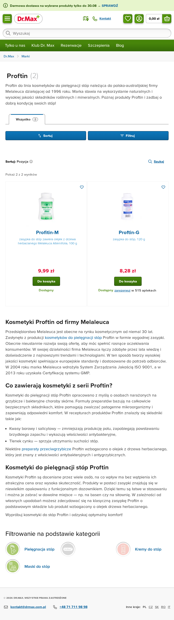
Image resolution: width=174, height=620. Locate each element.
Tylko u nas (15, 45)
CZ (151, 607)
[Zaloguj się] (139, 18)
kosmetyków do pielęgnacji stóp (73, 337)
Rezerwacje (71, 45)
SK (157, 607)
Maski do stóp (37, 566)
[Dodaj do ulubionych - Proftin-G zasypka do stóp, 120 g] (163, 187)
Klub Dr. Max (42, 45)
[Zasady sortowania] (32, 161)
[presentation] (46, 207)
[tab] (27, 119)
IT (169, 607)
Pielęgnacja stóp (39, 549)
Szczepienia (99, 45)
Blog (120, 45)
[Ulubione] (127, 18)
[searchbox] (87, 33)
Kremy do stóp (148, 549)
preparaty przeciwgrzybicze (46, 448)
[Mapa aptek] (86, 18)
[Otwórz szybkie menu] (7, 18)
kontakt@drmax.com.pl (28, 607)
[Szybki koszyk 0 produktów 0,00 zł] (166, 18)
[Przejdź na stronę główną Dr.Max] (28, 18)
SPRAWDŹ (109, 5)
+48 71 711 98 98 (73, 607)
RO (163, 607)
